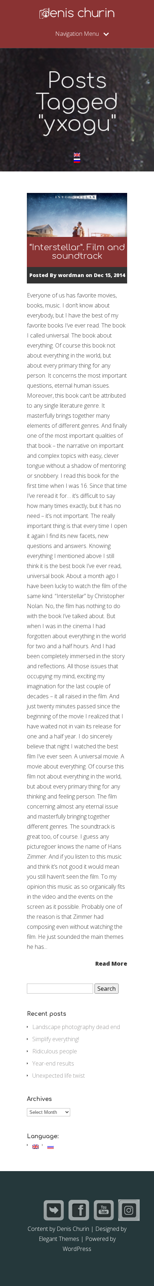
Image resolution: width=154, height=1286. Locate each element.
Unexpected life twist (58, 1075)
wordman (71, 275)
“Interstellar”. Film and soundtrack (77, 252)
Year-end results (53, 1063)
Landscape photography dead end (76, 1027)
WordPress (77, 1249)
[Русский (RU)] (77, 161)
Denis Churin (73, 1229)
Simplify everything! (55, 1039)
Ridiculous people (54, 1051)
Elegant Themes (59, 1239)
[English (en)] (77, 155)
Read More (111, 963)
